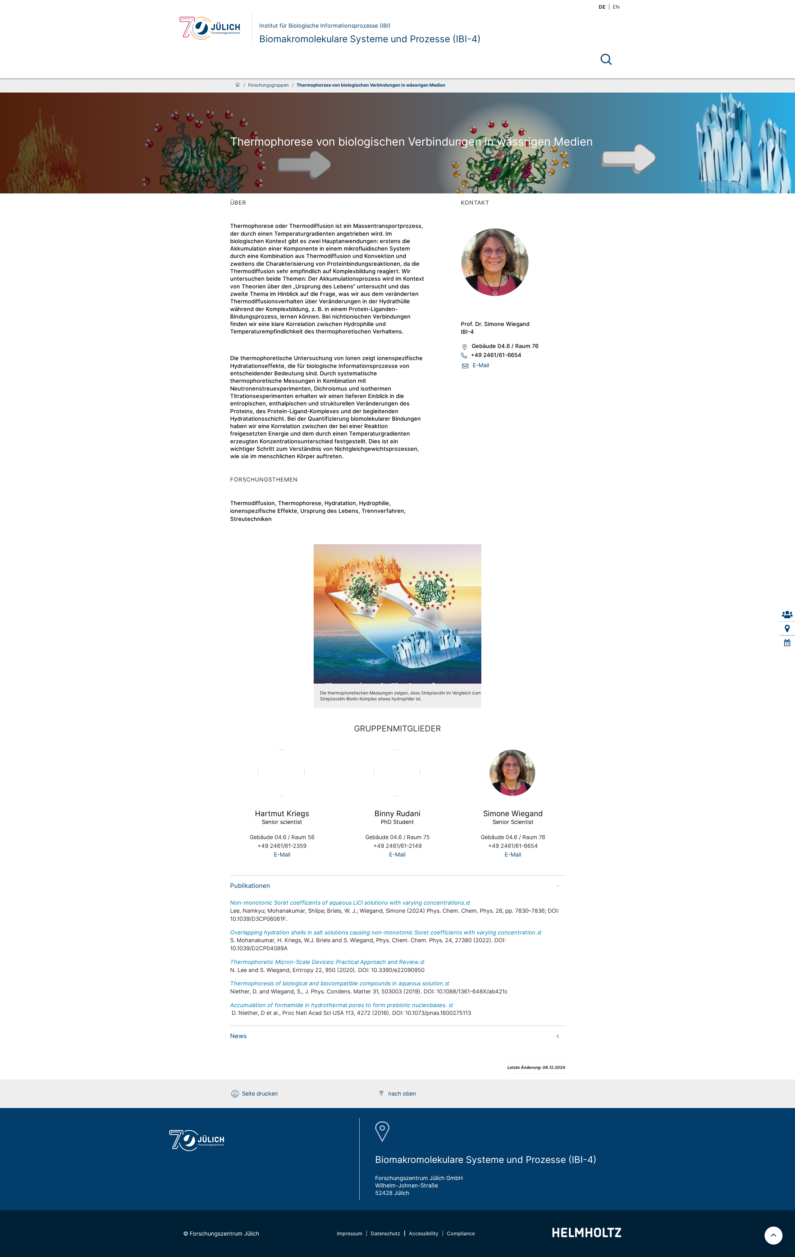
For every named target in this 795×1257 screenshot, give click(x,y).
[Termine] (787, 642)
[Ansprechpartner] (787, 614)
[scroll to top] (774, 1236)
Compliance (461, 1233)
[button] (397, 885)
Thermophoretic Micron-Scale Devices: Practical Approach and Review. (325, 962)
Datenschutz (385, 1233)
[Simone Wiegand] (513, 262)
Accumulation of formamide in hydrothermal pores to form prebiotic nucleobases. (339, 1005)
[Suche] (606, 59)
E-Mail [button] (481, 365)
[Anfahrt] (787, 628)
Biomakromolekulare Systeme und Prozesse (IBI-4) (370, 38)
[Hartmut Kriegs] (282, 772)
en (616, 7)
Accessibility (423, 1233)
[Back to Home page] (213, 28)
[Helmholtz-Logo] (586, 1235)
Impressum (349, 1233)
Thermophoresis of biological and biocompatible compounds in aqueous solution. (337, 983)
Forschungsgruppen (268, 85)
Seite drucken (260, 1093)
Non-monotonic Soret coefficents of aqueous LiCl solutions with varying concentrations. (348, 902)
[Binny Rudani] (397, 772)
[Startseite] (237, 85)
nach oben (402, 1093)
